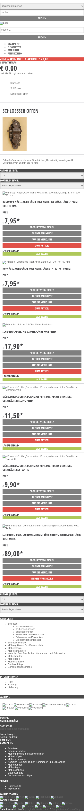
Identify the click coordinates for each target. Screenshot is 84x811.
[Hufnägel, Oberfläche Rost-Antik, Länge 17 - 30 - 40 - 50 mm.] (36, 261)
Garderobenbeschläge (20, 667)
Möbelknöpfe (15, 648)
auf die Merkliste (42, 239)
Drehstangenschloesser (28, 640)
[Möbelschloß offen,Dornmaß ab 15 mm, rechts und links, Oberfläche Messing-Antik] (42, 390)
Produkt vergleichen (42, 227)
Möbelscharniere (17, 651)
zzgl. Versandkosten (22, 73)
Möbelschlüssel (16, 661)
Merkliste (13, 50)
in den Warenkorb (42, 578)
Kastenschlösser (24, 626)
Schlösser (13, 623)
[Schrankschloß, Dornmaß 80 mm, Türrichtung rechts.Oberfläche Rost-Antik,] (42, 528)
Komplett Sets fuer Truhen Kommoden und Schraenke (36, 653)
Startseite (14, 44)
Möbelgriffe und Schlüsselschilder (26, 645)
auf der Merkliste (42, 233)
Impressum (14, 788)
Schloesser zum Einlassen (30, 634)
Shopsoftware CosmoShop (66, 809)
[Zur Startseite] (4, 23)
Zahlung (12, 684)
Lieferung (13, 687)
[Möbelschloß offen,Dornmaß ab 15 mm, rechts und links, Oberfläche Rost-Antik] (42, 459)
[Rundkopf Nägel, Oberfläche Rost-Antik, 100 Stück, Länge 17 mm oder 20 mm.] (42, 195)
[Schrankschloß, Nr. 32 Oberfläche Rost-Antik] (28, 324)
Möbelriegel (14, 659)
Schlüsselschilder (17, 642)
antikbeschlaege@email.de (14, 729)
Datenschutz (14, 786)
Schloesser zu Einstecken (29, 637)
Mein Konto (15, 53)
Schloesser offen (24, 631)
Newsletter (14, 47)
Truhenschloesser (25, 629)
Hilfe (10, 681)
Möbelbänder (15, 656)
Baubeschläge (15, 664)
